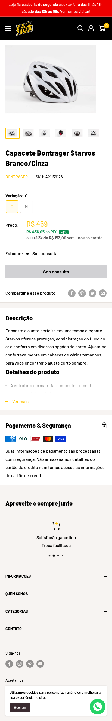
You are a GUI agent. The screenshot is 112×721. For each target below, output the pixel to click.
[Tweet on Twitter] (92, 293)
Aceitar (20, 707)
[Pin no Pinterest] (82, 293)
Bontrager (16, 176)
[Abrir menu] (8, 28)
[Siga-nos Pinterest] (30, 664)
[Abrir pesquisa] (80, 28)
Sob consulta (56, 271)
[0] (102, 28)
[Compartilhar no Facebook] (72, 293)
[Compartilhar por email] (103, 293)
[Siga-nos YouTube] (40, 664)
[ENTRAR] (91, 28)
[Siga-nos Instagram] (19, 664)
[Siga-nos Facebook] (9, 664)
